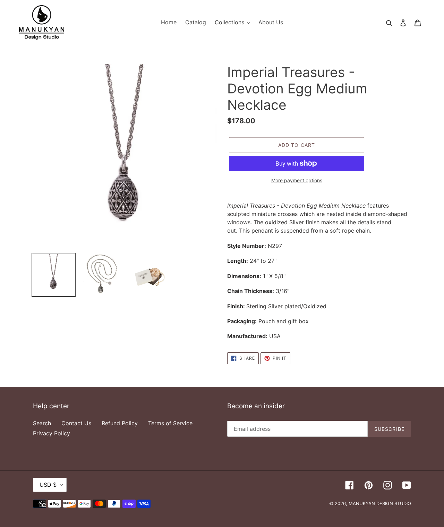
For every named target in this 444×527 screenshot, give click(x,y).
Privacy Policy (51, 433)
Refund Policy (120, 423)
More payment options (296, 180)
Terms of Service (170, 423)
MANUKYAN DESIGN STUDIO (380, 503)
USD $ (48, 484)
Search (42, 423)
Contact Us (76, 423)
